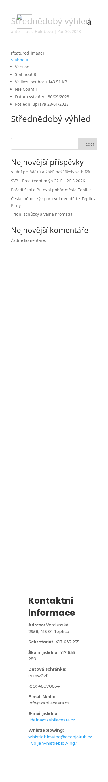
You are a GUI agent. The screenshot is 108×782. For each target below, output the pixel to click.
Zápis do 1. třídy (53, 564)
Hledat (88, 144)
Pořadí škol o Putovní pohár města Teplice (51, 189)
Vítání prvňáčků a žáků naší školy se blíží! (50, 172)
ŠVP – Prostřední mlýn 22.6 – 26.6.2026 (48, 181)
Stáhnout (20, 60)
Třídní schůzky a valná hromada (42, 214)
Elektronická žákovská (53, 344)
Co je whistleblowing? (54, 743)
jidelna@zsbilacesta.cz (51, 720)
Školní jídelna (53, 490)
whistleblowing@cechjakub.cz (60, 736)
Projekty (53, 417)
